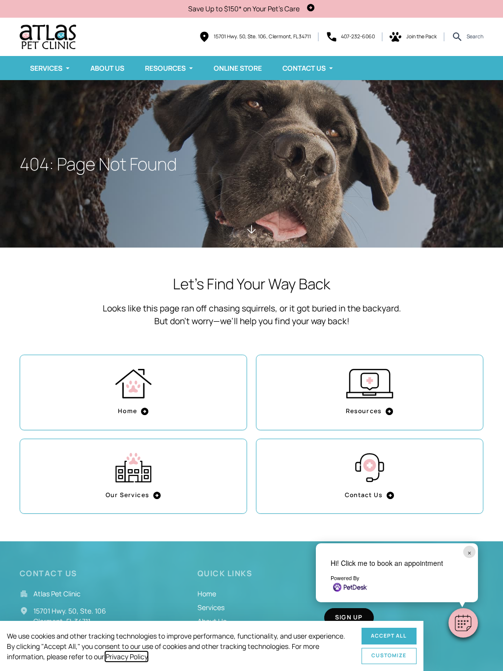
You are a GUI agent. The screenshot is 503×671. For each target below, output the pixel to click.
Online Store (238, 68)
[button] (463, 623)
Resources (165, 68)
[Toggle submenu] (68, 68)
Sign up (349, 617)
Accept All (389, 635)
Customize (388, 655)
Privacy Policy (126, 656)
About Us (107, 68)
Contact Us (304, 68)
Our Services (127, 495)
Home (127, 411)
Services (46, 68)
